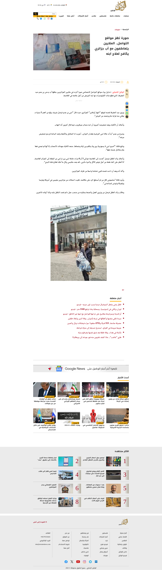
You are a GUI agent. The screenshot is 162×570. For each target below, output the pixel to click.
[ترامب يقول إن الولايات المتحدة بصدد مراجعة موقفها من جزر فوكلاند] (44, 389)
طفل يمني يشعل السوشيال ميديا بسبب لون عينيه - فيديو (99, 304)
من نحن (67, 533)
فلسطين (102, 15)
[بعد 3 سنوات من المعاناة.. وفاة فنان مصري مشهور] (113, 488)
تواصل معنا (65, 540)
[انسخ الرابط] (127, 116)
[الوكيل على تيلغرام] (90, 561)
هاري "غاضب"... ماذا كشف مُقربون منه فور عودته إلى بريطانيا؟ (96, 337)
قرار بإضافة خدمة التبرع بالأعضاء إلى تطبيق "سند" (46, 459)
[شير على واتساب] (127, 113)
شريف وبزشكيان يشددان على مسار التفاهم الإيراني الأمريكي (69, 401)
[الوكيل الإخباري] (119, 6)
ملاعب (94, 15)
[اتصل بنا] (38, 18)
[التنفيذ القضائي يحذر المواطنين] (65, 488)
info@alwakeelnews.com (42, 544)
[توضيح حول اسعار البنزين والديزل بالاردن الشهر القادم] (113, 461)
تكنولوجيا (86, 544)
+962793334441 (45, 536)
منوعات (117, 29)
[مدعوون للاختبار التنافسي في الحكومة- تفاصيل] (93, 415)
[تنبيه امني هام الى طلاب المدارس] (65, 475)
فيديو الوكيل (122, 555)
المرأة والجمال (84, 540)
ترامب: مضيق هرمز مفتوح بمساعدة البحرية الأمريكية (119, 426)
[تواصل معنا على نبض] (51, 18)
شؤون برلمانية (122, 544)
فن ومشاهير (84, 533)
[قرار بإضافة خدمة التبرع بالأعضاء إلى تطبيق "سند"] (65, 461)
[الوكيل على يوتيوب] (78, 561)
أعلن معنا (70, 15)
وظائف (100, 423)
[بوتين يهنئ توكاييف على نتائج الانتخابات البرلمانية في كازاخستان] (44, 415)
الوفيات (75, 423)
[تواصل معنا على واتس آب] (45, 19)
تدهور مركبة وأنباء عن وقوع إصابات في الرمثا (119, 400)
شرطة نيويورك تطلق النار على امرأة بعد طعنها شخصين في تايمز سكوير (93, 401)
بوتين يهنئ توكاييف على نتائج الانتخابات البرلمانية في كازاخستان (45, 427)
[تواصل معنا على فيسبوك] (41, 19)
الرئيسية (126, 29)
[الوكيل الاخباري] (123, 522)
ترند (106, 540)
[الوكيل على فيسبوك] (66, 561)
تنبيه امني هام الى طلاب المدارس (47, 472)
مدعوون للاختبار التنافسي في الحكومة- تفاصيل (93, 426)
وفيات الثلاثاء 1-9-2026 (72, 425)
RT (123, 290)
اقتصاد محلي (122, 536)
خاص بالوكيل (123, 551)
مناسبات (86, 548)
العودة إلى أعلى (39, 522)
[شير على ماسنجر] (127, 110)
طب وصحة (85, 536)
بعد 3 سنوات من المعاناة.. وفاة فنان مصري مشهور (95, 486)
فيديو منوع (104, 544)
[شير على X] (127, 107)
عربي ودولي (98, 397)
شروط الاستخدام (64, 544)
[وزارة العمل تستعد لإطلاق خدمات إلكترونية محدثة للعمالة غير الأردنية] (65, 502)
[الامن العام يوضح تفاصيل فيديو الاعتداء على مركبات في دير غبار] (113, 475)
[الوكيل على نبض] (96, 561)
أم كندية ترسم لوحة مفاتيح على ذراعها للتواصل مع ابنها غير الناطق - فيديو (92, 314)
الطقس (124, 540)
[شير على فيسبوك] (127, 103)
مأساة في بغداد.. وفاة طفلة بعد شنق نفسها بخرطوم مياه (99, 333)
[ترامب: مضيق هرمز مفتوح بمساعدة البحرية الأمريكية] (117, 415)
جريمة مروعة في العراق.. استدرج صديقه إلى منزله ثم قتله (98, 328)
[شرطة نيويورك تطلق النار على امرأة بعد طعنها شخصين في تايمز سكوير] (93, 389)
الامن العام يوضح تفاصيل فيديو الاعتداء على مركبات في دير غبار (94, 473)
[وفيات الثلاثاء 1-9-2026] (69, 415)
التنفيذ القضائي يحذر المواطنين (48, 486)
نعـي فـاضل (85, 551)
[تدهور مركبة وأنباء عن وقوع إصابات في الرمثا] (117, 389)
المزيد (61, 16)
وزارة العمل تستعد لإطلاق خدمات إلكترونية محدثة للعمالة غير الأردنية (47, 500)
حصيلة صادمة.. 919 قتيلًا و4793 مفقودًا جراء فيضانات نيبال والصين (94, 323)
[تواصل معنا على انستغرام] (48, 18)
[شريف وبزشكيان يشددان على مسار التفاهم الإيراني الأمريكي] (69, 389)
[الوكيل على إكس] (71, 561)
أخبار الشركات (83, 15)
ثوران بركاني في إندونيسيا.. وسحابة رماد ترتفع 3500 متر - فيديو (96, 309)
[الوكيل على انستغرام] (84, 561)
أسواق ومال (104, 551)
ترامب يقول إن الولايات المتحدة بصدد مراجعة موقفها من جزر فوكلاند (45, 401)
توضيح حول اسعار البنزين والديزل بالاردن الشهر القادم (93, 459)
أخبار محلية (123, 397)
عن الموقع (66, 536)
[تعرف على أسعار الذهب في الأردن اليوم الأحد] (113, 502)
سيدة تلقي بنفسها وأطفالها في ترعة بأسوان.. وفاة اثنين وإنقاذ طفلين (94, 319)
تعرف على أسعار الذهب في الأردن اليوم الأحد (94, 499)
